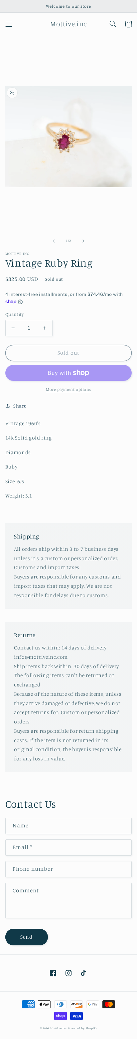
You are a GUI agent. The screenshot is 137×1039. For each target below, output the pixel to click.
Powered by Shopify (82, 1028)
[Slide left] (53, 241)
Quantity (14, 314)
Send (26, 937)
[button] (8, 24)
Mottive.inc (58, 1028)
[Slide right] (83, 241)
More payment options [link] (68, 389)
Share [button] (20, 406)
